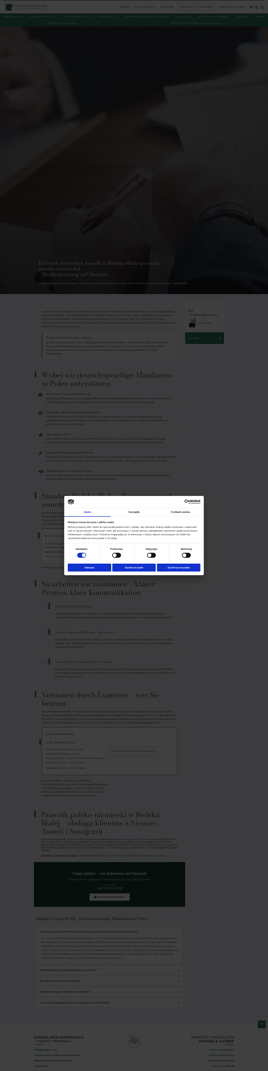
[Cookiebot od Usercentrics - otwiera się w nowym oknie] (186, 501)
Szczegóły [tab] (134, 512)
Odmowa (89, 567)
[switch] (116, 555)
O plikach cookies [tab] (180, 512)
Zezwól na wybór (134, 567)
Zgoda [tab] (87, 512)
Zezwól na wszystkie (179, 567)
